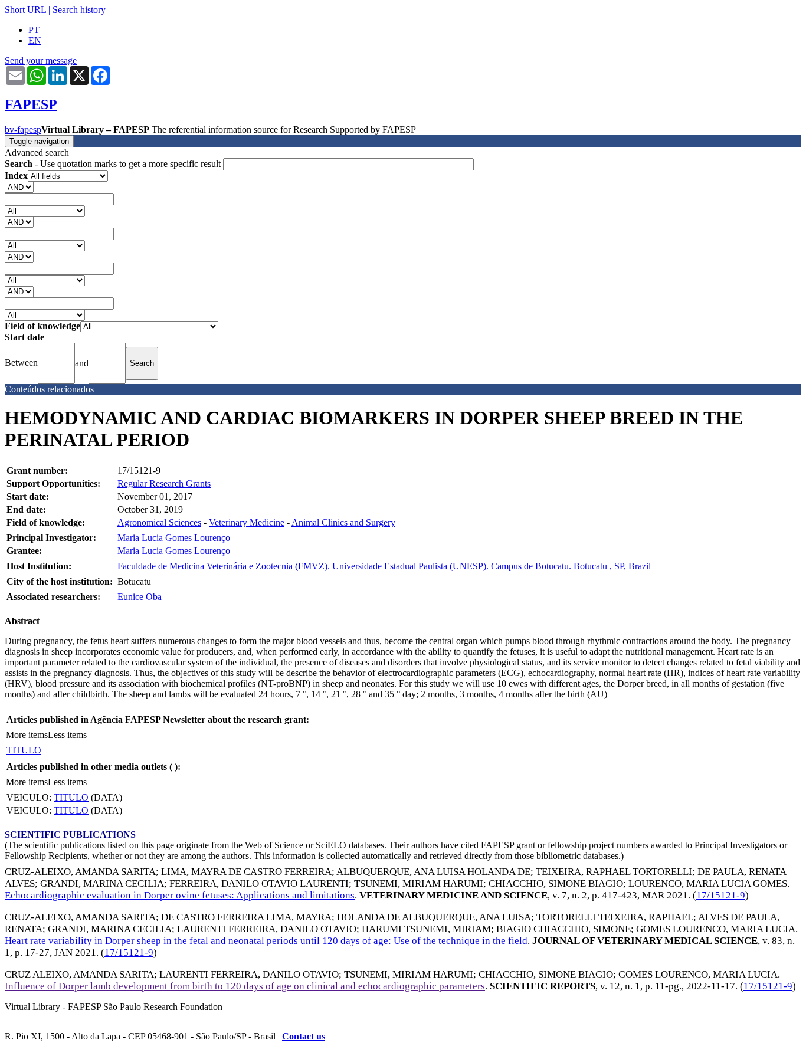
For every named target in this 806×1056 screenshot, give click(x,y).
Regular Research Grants (164, 483)
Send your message (41, 60)
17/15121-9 (720, 895)
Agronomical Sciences (159, 522)
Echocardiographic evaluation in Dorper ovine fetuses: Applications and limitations (180, 895)
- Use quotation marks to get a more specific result (114, 164)
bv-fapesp (23, 129)
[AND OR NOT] (19, 187)
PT (34, 30)
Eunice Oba (139, 597)
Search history (79, 10)
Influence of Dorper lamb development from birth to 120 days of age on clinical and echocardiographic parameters (245, 986)
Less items (67, 735)
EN (34, 40)
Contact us (303, 1036)
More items (27, 735)
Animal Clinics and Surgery (343, 522)
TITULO (23, 750)
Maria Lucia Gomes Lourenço (173, 538)
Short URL (25, 10)
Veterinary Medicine (246, 522)
